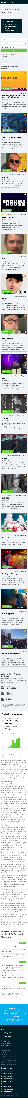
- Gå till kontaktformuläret (9, 1060)
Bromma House (15, 993)
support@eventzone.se (8, 1064)
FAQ (2, 1029)
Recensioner (6, 56)
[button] (14, 39)
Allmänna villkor (6, 1043)
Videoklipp (13, 54)
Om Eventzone (6, 1036)
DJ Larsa (14, 954)
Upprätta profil (14, 1020)
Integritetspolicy (6, 1045)
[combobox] (15, 47)
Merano (15, 975)
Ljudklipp (5, 54)
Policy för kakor (6, 1041)
